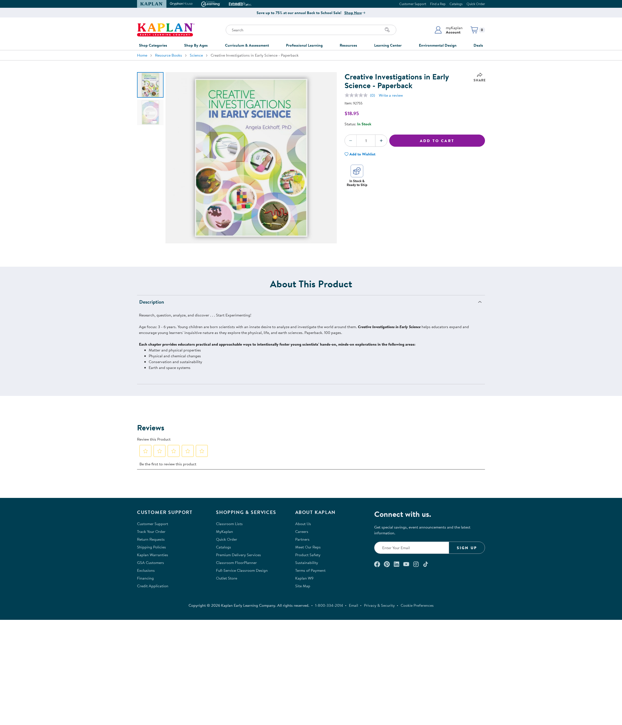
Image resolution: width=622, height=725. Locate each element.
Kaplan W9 (304, 578)
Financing (145, 578)
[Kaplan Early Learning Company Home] (166, 29)
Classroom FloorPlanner (236, 562)
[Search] (387, 30)
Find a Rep (438, 3)
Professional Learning (304, 45)
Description (151, 302)
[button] (448, 30)
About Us (303, 523)
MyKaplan (224, 531)
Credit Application (152, 586)
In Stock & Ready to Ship (357, 183)
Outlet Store (226, 578)
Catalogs (456, 3)
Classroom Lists (229, 523)
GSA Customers (150, 562)
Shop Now (353, 12)
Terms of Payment (310, 570)
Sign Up (467, 547)
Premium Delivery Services (238, 554)
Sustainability (306, 562)
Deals (478, 45)
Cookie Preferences (417, 605)
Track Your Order (151, 531)
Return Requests (151, 539)
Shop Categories (153, 45)
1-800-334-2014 (329, 605)
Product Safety (307, 554)
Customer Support (412, 3)
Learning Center (388, 45)
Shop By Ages (196, 45)
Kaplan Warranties (152, 554)
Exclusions (146, 570)
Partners (302, 539)
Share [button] (479, 80)
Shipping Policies (151, 547)
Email (353, 605)
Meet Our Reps (308, 547)
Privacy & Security (379, 605)
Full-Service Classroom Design (242, 570)
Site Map (302, 586)
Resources (348, 45)
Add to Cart (437, 140)
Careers (301, 531)
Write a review (391, 95)
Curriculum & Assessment (247, 45)
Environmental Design (438, 45)
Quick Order (475, 3)
